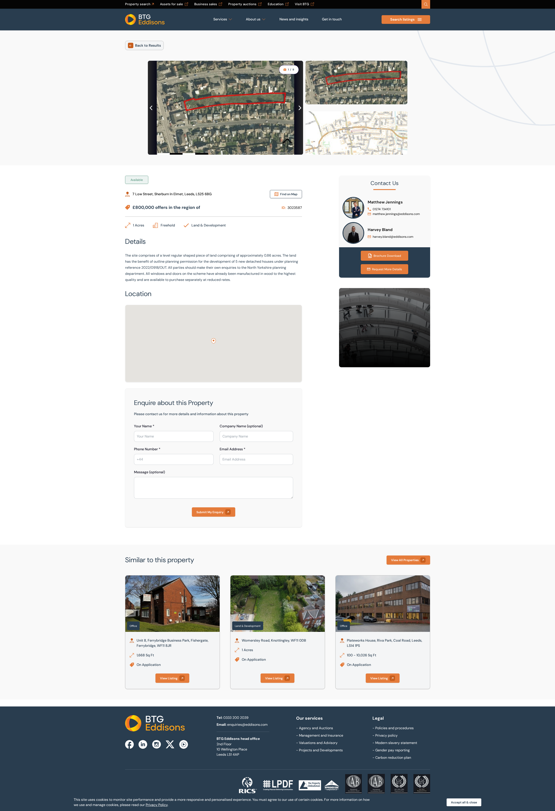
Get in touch (332, 19)
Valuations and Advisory (317, 743)
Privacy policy (385, 735)
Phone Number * (147, 449)
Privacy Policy (157, 805)
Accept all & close (464, 802)
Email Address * (232, 449)
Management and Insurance (319, 735)
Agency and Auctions (314, 728)
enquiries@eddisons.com (247, 724)
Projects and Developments (319, 750)
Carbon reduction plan (391, 757)
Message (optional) (149, 472)
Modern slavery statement (394, 743)
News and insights (293, 19)
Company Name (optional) (241, 426)
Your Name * (144, 426)
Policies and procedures (393, 728)
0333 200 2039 (235, 717)
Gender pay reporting (391, 750)
